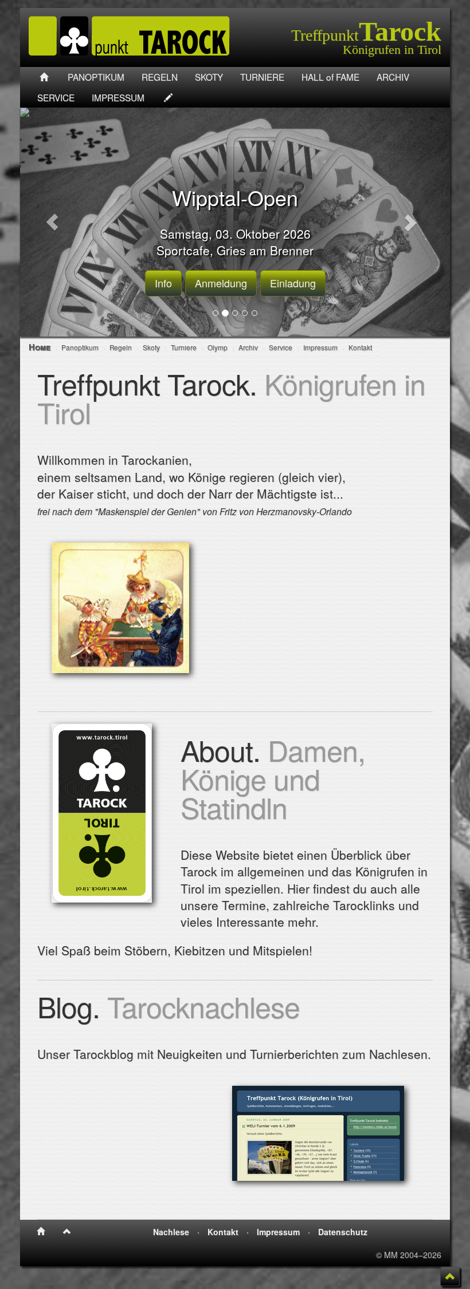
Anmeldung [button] (221, 282)
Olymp (217, 347)
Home (39, 347)
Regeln (120, 347)
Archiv (248, 347)
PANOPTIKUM (96, 76)
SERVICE (56, 97)
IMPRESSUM (118, 97)
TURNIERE (262, 76)
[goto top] (450, 1276)
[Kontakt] (168, 97)
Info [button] (163, 282)
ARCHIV (393, 76)
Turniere (184, 347)
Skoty (151, 347)
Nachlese (171, 1231)
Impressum (320, 347)
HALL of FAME (330, 76)
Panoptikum (80, 347)
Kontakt (360, 347)
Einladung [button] (293, 282)
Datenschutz (342, 1231)
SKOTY (209, 76)
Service (280, 347)
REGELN (160, 76)
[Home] (44, 77)
